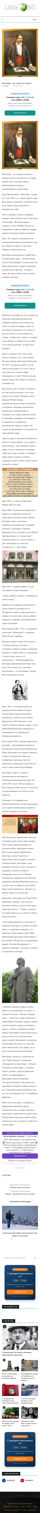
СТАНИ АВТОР (8, 1506)
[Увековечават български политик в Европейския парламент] (20, 1338)
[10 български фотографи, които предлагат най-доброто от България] (20, 1218)
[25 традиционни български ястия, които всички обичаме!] (10, 1390)
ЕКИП (23, 1506)
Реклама (16, 1506)
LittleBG (6, 86)
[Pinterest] (35, 20)
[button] (4, 1222)
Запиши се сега (20, 1292)
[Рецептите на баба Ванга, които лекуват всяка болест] (29, 1413)
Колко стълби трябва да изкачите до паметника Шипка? (9, 1376)
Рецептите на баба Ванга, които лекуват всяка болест (29, 1423)
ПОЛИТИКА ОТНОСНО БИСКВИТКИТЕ (20, 1503)
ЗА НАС (28, 1506)
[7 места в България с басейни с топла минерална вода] (29, 1390)
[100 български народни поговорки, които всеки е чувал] (10, 1413)
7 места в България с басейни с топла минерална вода (28, 1401)
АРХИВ (35, 1506)
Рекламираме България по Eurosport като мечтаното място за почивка (29, 1377)
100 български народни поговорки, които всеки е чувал (10, 1423)
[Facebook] (18, 1496)
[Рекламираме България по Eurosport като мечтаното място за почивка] (29, 1365)
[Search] (38, 20)
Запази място (20, 113)
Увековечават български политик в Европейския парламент (17, 1353)
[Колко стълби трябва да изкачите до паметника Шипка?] (10, 1365)
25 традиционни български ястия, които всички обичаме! (10, 1401)
